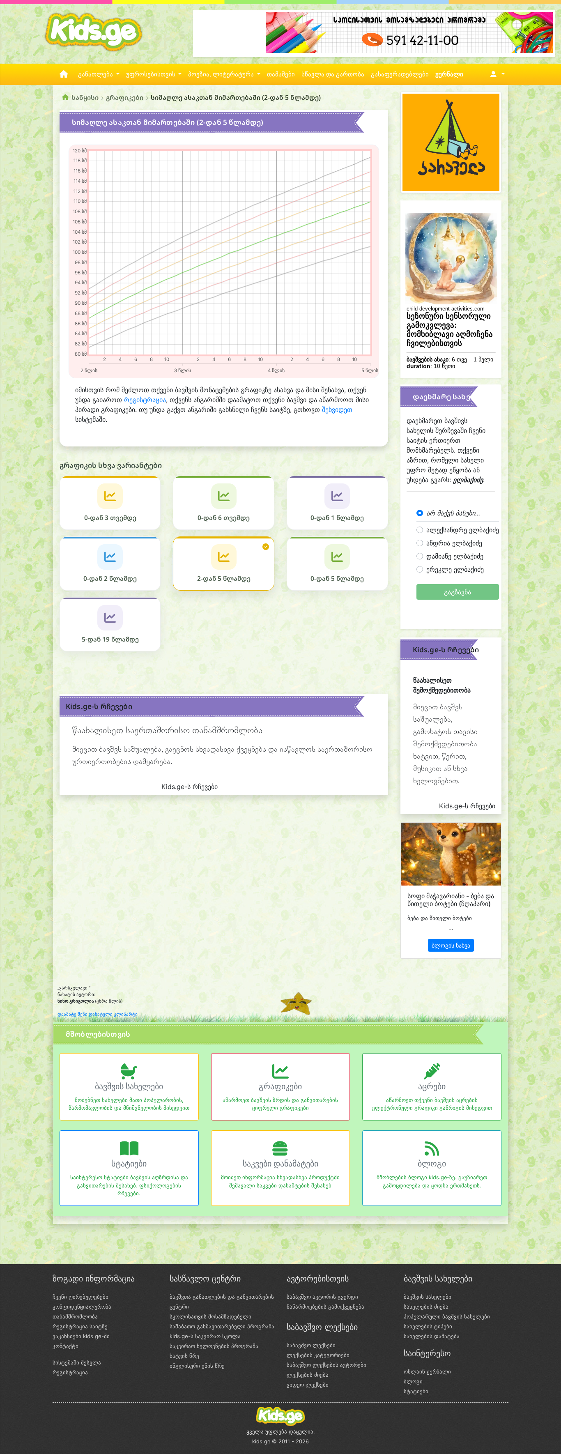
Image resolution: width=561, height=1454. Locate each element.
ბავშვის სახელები (129, 1086)
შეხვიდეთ (337, 409)
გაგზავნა (457, 592)
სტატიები (129, 1164)
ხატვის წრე (184, 1356)
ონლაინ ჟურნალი (427, 1371)
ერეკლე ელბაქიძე (455, 569)
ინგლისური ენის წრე (197, 1365)
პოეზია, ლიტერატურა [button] (221, 74)
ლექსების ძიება (308, 1374)
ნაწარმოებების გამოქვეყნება (325, 1306)
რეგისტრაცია (145, 400)
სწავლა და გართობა (332, 74)
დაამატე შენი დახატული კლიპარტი (97, 1014)
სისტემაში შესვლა (77, 1362)
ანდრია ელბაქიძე (454, 543)
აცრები (432, 1086)
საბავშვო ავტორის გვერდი (322, 1296)
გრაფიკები (124, 97)
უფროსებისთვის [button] (151, 74)
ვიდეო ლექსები (308, 1384)
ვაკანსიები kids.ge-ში (81, 1336)
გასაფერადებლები (400, 74)
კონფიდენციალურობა (82, 1306)
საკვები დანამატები (280, 1164)
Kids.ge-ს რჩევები (99, 706)
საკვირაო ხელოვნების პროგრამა (214, 1346)
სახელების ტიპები (428, 1326)
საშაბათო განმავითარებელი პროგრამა (222, 1326)
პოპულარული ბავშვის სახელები (447, 1316)
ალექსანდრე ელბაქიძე (462, 530)
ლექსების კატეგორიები (318, 1355)
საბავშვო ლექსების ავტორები (326, 1365)
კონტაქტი (65, 1346)
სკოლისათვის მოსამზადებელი (210, 1316)
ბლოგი (432, 1164)
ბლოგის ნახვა (451, 945)
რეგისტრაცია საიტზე (80, 1326)
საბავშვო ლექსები (311, 1345)
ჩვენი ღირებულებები (80, 1296)
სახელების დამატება (432, 1336)
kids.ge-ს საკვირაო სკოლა (205, 1336)
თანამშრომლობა (75, 1316)
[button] (496, 74)
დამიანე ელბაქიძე (454, 556)
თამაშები (281, 74)
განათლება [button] (96, 74)
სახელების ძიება (426, 1306)
